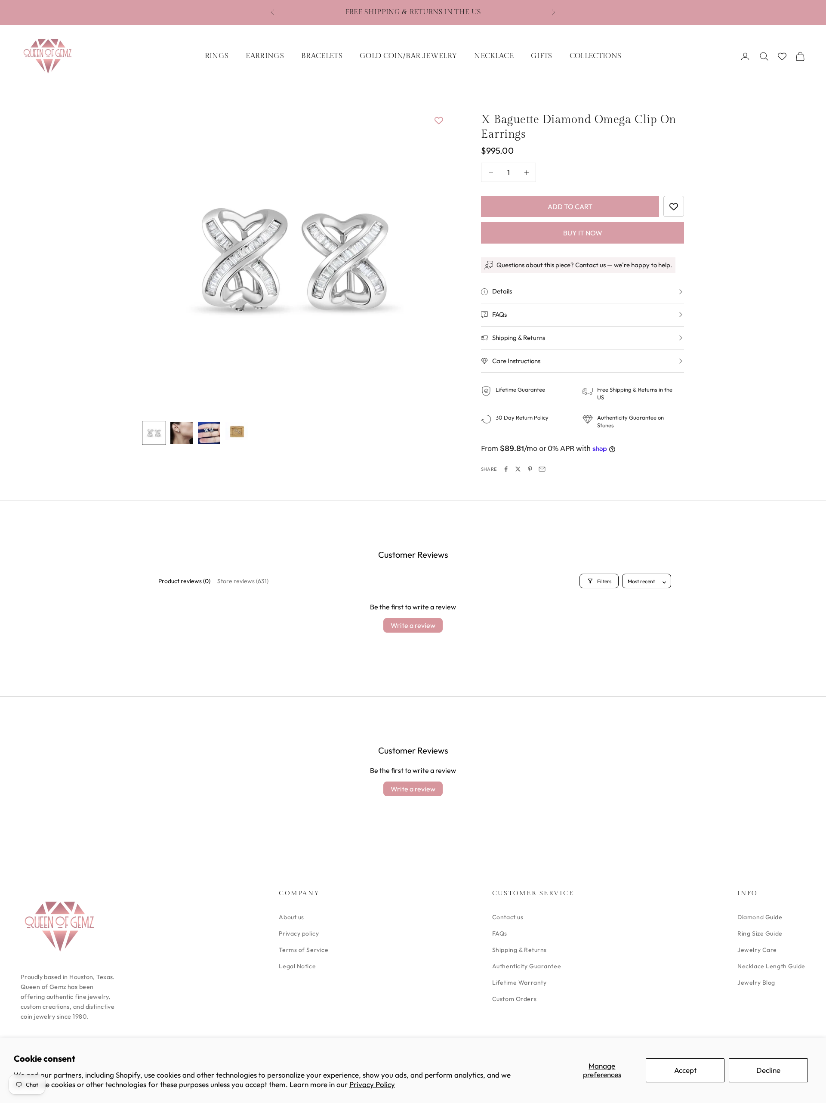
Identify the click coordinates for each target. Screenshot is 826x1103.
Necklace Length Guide (771, 966)
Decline (768, 1070)
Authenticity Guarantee (526, 966)
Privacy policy (299, 933)
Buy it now (582, 233)
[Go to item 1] (154, 433)
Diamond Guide (759, 917)
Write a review (413, 625)
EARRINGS (265, 56)
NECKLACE (494, 56)
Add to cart (570, 206)
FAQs (499, 933)
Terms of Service (303, 950)
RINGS (217, 56)
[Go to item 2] (182, 433)
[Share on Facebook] (505, 469)
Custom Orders (514, 999)
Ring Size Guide (759, 933)
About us (291, 917)
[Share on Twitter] (518, 469)
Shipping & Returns (519, 950)
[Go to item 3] (209, 433)
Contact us (508, 917)
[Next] (430, 258)
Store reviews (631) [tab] (242, 581)
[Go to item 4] (237, 431)
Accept (685, 1070)
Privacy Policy (372, 1084)
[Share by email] (542, 469)
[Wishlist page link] (782, 56)
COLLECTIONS (596, 56)
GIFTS (541, 56)
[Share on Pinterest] (530, 469)
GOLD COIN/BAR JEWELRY (408, 56)
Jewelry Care (757, 950)
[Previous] (158, 258)
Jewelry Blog (756, 982)
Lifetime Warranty (519, 982)
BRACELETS (321, 56)
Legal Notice (297, 966)
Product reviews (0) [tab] (184, 581)
